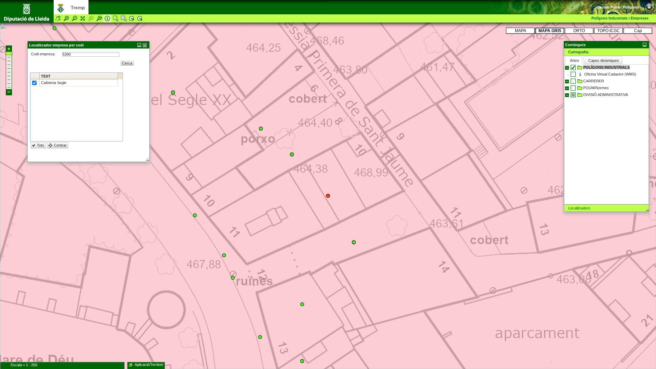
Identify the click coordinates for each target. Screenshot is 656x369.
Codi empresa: (43, 54)
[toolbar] (642, 3)
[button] (606, 44)
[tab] (606, 52)
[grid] (76, 107)
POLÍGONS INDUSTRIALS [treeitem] (606, 67)
